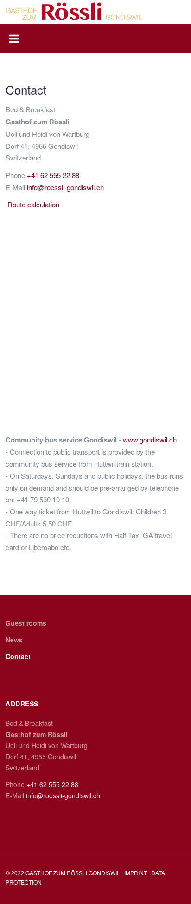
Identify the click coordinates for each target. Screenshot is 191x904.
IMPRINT (136, 873)
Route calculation (33, 204)
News (14, 639)
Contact (18, 656)
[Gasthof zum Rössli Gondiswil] (74, 11)
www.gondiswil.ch (150, 439)
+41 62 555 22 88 (53, 175)
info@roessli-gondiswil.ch (65, 187)
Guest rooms (26, 623)
